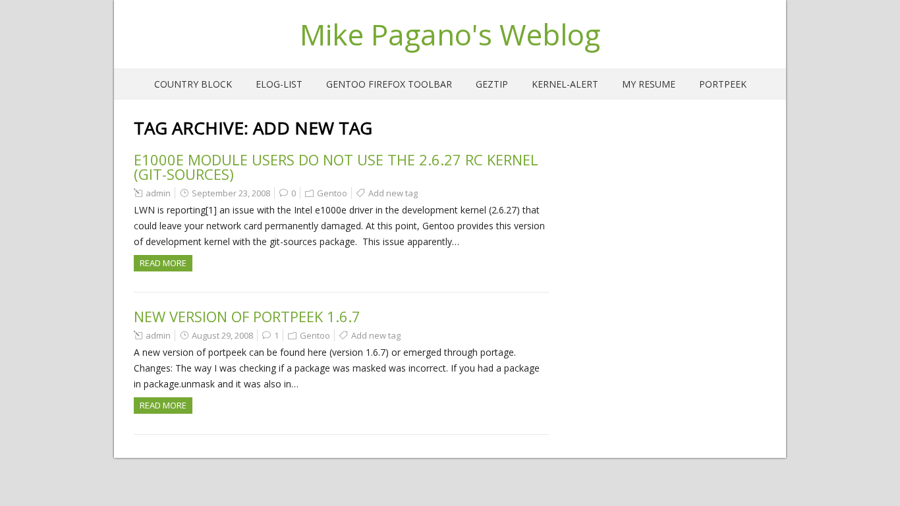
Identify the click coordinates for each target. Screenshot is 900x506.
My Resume (648, 84)
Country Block (193, 84)
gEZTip (492, 84)
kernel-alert (565, 84)
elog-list (279, 84)
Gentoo (332, 193)
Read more (163, 263)
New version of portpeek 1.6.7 (247, 316)
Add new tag (393, 193)
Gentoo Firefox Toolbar (389, 84)
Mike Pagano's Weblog (450, 34)
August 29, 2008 (222, 335)
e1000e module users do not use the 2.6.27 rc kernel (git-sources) (336, 167)
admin (158, 193)
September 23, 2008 (231, 193)
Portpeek (722, 84)
